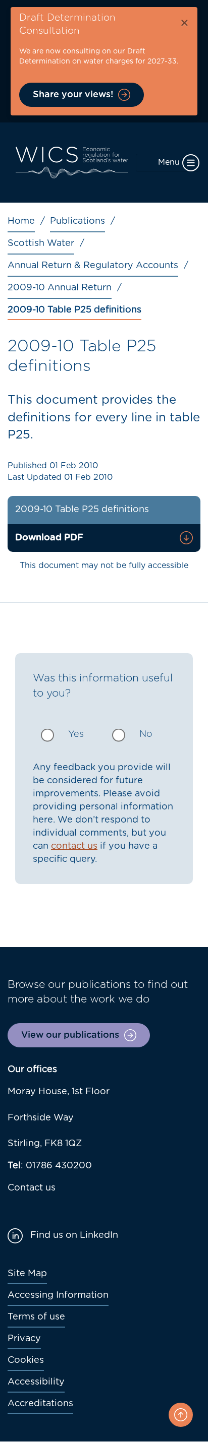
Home (21, 221)
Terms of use (36, 1317)
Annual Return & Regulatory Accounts (93, 265)
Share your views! (73, 94)
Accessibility (36, 1382)
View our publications (70, 1035)
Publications (77, 221)
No (145, 734)
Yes (76, 734)
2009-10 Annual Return (60, 287)
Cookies (26, 1360)
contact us (74, 846)
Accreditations (40, 1403)
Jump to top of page (181, 1415)
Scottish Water (41, 243)
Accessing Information (58, 1295)
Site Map (27, 1273)
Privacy (24, 1338)
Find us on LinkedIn (74, 1235)
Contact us (32, 1188)
